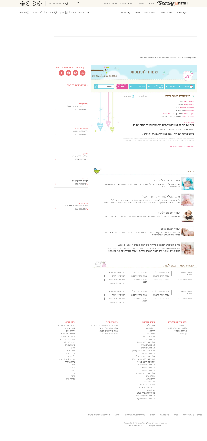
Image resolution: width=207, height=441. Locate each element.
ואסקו (73, 348)
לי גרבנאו (183, 325)
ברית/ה (131, 3)
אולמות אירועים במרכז (146, 342)
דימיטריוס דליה (69, 342)
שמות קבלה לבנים (117, 283)
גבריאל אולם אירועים (67, 359)
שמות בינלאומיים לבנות (109, 331)
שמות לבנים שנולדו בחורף (166, 180)
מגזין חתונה (150, 390)
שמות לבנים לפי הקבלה (109, 328)
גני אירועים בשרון (148, 348)
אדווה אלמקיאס (180, 331)
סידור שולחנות (69, 328)
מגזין (62, 12)
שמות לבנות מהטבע (117, 291)
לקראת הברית (149, 328)
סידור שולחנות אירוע (147, 387)
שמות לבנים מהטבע (117, 272)
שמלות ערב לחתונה (147, 384)
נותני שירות (187, 415)
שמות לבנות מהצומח (161, 295)
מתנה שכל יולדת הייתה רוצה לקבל (161, 196)
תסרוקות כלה (149, 382)
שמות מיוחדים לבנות (116, 299)
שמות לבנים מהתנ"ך (139, 272)
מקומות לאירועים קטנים (177, 328)
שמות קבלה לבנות (117, 302)
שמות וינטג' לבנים (185, 280)
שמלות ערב (150, 376)
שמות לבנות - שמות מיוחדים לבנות (104, 325)
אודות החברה (117, 415)
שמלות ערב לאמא (68, 336)
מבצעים (22, 12)
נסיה (73, 373)
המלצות (36, 12)
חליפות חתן (150, 379)
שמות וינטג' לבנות (185, 299)
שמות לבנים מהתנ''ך (110, 334)
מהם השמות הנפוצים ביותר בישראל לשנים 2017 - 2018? (149, 244)
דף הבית (183, 334)
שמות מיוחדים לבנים (116, 280)
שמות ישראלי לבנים (161, 280)
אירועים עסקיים (110, 3)
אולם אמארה (70, 345)
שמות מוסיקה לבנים (139, 276)
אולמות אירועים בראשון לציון (143, 351)
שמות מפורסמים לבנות (160, 291)
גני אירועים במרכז (148, 345)
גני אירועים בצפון (148, 353)
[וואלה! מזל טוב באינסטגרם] (76, 73)
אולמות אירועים (149, 336)
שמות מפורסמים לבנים (160, 272)
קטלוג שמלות (176, 415)
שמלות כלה (70, 379)
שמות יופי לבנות (118, 295)
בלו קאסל (71, 356)
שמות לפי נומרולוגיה (169, 212)
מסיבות (123, 3)
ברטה (73, 376)
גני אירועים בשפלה (147, 368)
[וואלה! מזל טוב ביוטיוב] (83, 73)
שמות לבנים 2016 (170, 228)
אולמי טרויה (70, 351)
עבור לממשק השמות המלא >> (182, 147)
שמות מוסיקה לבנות (139, 295)
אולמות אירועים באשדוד (145, 373)
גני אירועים (150, 339)
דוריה (73, 370)
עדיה (73, 365)
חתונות (152, 3)
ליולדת (152, 331)
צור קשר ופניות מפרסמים (135, 415)
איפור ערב (151, 334)
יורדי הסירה (70, 353)
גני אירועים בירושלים (146, 365)
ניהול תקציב (70, 331)
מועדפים (50, 12)
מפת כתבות (164, 415)
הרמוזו (72, 368)
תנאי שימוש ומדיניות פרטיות (99, 415)
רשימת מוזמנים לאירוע (66, 325)
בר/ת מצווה (141, 3)
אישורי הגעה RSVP (67, 334)
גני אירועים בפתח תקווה (145, 399)
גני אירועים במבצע (76, 85)
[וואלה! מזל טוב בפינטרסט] (69, 73)
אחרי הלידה (150, 325)
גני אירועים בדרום (148, 370)
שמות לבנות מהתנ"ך (139, 291)
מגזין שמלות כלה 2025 (146, 393)
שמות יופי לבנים (118, 276)
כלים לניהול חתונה (78, 12)
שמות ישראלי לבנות (161, 299)
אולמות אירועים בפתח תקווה (143, 359)
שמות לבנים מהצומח (161, 276)
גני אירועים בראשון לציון (145, 396)
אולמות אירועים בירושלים (145, 356)
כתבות (190, 171)
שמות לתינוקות (152, 415)
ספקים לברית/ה (199, 415)
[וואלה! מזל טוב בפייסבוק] (62, 73)
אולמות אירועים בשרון (146, 362)
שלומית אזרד (70, 362)
